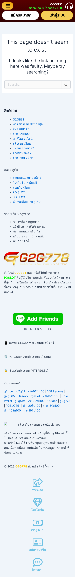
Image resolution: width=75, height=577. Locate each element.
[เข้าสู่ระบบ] (38, 523)
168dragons (55, 391)
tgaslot (35, 396)
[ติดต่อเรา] (69, 6)
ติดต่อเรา (56, 4)
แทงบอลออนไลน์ (23, 148)
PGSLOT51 (13, 406)
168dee (52, 401)
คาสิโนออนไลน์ (23, 138)
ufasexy (22, 396)
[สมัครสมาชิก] (38, 542)
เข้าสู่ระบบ (37, 530)
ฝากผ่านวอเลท (22, 153)
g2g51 (20, 391)
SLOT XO (19, 197)
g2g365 (9, 396)
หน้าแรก (37, 490)
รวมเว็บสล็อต (21, 187)
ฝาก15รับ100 (51, 396)
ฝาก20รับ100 (36, 401)
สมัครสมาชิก (21, 129)
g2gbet (9, 391)
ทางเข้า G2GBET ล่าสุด (28, 124)
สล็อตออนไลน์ (22, 143)
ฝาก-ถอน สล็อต (23, 158)
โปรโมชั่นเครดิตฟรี (25, 182)
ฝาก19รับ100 (31, 410)
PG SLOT (19, 192)
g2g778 (65, 401)
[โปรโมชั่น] (38, 503)
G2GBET (18, 119)
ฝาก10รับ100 (21, 134)
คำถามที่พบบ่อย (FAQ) (27, 202)
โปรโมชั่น (37, 510)
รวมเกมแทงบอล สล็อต (27, 178)
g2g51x (20, 401)
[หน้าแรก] (38, 483)
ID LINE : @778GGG (37, 329)
